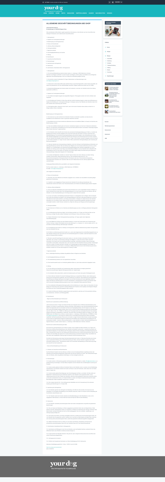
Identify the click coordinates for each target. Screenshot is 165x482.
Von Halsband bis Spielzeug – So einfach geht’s (114, 101)
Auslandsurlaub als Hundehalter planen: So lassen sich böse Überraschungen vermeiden (114, 95)
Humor (91, 13)
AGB (106, 138)
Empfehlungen (81, 13)
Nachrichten (100, 13)
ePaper (51, 13)
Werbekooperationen (110, 125)
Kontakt (106, 121)
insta (63, 13)
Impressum (107, 134)
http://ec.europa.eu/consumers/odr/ (53, 447)
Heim (45, 13)
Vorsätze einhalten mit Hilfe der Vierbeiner (59, 2)
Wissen (109, 13)
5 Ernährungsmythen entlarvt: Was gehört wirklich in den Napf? (114, 88)
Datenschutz (108, 130)
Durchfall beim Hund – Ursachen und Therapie (114, 106)
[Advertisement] (94, 469)
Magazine (70, 13)
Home (58, 13)
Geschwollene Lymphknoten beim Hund (114, 111)
